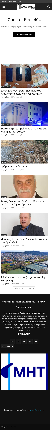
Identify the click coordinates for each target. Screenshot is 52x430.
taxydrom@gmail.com (35, 410)
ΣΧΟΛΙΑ (3, 162)
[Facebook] (18, 341)
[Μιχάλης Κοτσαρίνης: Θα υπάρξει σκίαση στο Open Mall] (24, 224)
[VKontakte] (36, 341)
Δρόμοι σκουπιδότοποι (14, 166)
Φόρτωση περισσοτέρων (23, 288)
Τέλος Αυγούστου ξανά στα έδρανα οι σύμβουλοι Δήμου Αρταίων (22, 203)
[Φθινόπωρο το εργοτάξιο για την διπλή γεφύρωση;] (24, 262)
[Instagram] (30, 341)
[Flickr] (24, 341)
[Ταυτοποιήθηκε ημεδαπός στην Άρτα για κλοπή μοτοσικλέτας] (24, 114)
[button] (4, 6)
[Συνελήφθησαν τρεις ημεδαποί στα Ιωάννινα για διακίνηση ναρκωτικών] (24, 76)
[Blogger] (12, 341)
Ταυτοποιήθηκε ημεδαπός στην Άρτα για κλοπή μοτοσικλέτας (24, 130)
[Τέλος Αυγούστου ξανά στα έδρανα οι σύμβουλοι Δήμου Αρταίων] (24, 186)
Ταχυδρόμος (5, 97)
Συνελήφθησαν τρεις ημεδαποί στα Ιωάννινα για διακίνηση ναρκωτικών (21, 92)
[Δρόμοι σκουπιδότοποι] (24, 152)
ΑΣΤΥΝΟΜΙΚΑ (5, 86)
